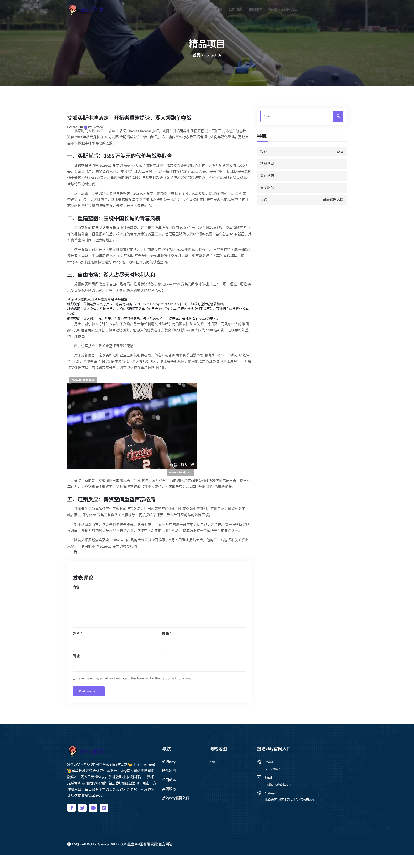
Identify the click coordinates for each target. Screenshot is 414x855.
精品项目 (215, 9)
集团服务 (256, 9)
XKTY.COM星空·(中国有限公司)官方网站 (141, 844)
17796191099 (273, 769)
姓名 (77, 634)
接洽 (283, 9)
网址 (76, 656)
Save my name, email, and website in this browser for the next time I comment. (134, 678)
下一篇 (72, 552)
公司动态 (235, 9)
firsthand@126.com (278, 785)
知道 (194, 9)
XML (213, 762)
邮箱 (166, 634)
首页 (177, 9)
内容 (76, 587)
